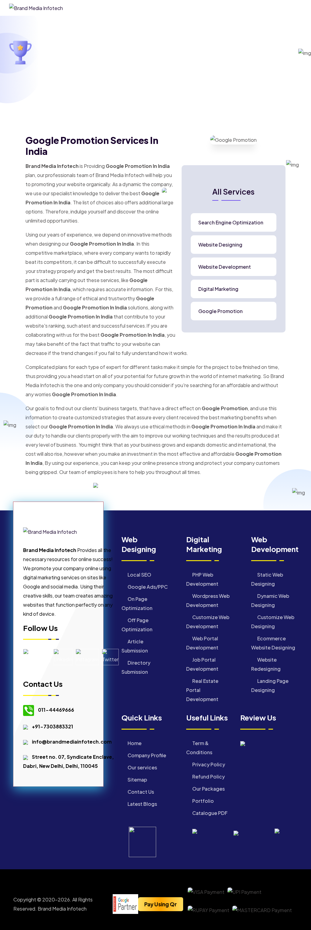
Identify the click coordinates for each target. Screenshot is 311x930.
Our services (142, 767)
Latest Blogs (142, 804)
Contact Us (140, 792)
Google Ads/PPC (147, 587)
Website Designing (220, 244)
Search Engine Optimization (230, 222)
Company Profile (146, 755)
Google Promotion (220, 311)
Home (103, 62)
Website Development (224, 266)
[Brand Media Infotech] (36, 7)
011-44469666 (56, 710)
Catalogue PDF (209, 813)
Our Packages (208, 788)
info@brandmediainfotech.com (72, 741)
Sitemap (137, 779)
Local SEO (139, 574)
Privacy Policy (208, 764)
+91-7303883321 (52, 726)
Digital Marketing (218, 289)
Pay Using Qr (160, 904)
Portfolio (202, 801)
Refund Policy (208, 776)
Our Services (133, 62)
